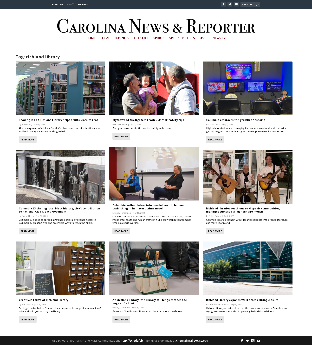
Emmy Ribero (28, 216)
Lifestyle (141, 38)
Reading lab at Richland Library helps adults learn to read (58, 120)
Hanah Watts (27, 304)
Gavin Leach (214, 124)
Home (91, 38)
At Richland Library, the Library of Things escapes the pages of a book (149, 301)
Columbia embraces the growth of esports (235, 120)
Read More (27, 139)
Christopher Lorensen (219, 304)
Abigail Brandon (122, 307)
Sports (158, 38)
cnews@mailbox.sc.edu (192, 340)
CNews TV (218, 38)
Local (105, 38)
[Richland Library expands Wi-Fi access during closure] (247, 268)
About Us (57, 4)
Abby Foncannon (123, 213)
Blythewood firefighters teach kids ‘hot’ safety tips (148, 120)
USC (203, 38)
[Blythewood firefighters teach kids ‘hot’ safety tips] (154, 88)
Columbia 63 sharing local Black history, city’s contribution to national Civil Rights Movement (59, 210)
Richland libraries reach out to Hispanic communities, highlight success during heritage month (243, 210)
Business (122, 38)
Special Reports (182, 38)
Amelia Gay (27, 124)
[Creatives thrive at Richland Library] (60, 268)
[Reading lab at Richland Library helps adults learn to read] (60, 88)
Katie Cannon (121, 124)
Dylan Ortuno (215, 216)
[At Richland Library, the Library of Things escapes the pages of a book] (154, 268)
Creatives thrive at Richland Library (43, 300)
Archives (82, 4)
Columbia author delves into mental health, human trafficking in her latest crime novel (148, 206)
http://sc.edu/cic (132, 340)
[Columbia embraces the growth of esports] (247, 88)
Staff (70, 4)
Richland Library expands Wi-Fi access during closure (242, 300)
